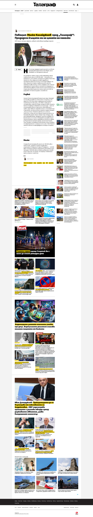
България (27, 10)
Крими (40, 10)
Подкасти (52, 10)
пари (44, 162)
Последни (17, 10)
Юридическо (59, 10)
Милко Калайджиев (28, 162)
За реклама (19, 507)
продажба (51, 162)
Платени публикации (25, 507)
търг (25, 165)
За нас (16, 507)
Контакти (31, 507)
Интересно (71, 10)
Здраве (36, 10)
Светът (31, 10)
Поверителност (66, 507)
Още (76, 10)
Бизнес (44, 10)
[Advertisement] (34, 176)
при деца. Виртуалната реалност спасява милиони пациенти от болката (35, 326)
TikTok (39, 507)
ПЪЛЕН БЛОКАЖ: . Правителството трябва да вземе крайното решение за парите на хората (24, 432)
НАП (47, 162)
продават (39, 162)
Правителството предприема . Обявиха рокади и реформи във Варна (44, 452)
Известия (76, 507)
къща (35, 162)
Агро (48, 10)
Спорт (22, 10)
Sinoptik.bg (17, 503)
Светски (66, 10)
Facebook (35, 507)
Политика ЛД (72, 507)
